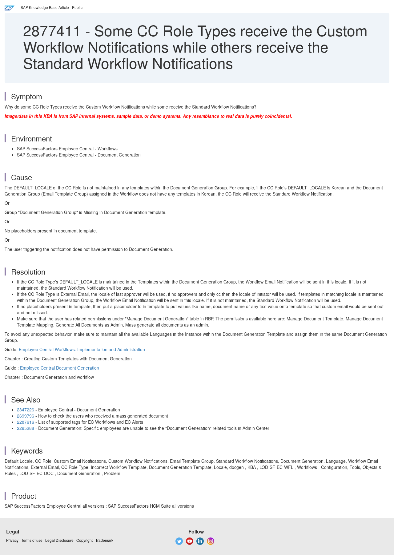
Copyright (84, 540)
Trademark (104, 540)
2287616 (25, 422)
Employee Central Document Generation (59, 368)
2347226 (25, 409)
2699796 (25, 416)
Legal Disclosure (59, 540)
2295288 (25, 428)
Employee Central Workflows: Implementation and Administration (82, 349)
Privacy (12, 540)
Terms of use (31, 540)
